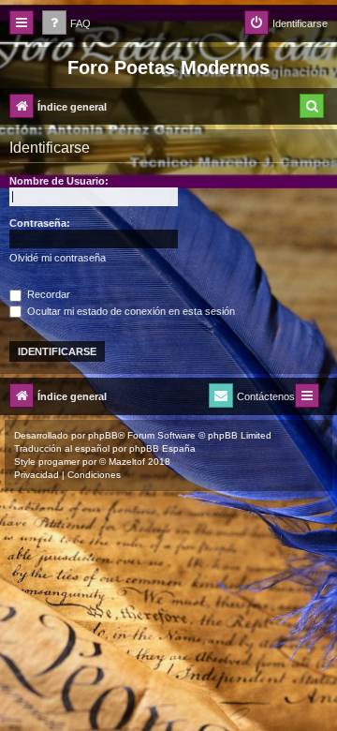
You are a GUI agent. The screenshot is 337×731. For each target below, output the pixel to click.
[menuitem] (66, 23)
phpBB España (162, 448)
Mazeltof (127, 461)
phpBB (103, 435)
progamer (59, 461)
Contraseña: (39, 223)
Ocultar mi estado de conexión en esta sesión (129, 311)
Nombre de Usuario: (59, 180)
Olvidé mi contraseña (57, 257)
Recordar (47, 294)
